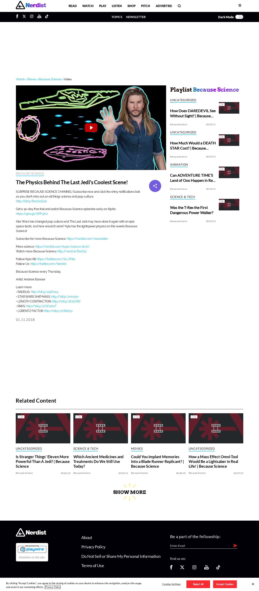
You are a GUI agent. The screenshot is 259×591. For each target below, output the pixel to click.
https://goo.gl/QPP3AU (32, 214)
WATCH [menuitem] (87, 6)
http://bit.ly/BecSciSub (31, 201)
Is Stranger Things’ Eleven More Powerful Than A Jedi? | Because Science (43, 462)
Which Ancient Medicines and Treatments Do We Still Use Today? (98, 462)
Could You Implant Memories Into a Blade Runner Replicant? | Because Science (157, 462)
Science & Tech (182, 197)
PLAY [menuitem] (102, 6)
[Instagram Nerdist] (31, 17)
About (86, 537)
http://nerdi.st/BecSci (71, 251)
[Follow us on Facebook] (171, 568)
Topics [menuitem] (116, 17)
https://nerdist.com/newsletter (87, 239)
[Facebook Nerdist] (18, 17)
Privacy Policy (93, 546)
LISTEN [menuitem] (117, 6)
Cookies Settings (171, 583)
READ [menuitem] (73, 6)
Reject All (198, 583)
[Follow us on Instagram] (194, 568)
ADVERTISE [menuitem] (164, 6)
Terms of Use (92, 565)
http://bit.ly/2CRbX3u (58, 311)
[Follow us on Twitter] (182, 568)
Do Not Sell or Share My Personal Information (121, 556)
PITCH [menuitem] (145, 6)
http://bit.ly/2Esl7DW (66, 301)
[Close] (253, 584)
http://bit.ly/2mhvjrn (64, 296)
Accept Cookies (225, 583)
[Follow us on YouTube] (206, 568)
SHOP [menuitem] (131, 6)
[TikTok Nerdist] (46, 17)
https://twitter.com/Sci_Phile (56, 259)
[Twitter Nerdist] (24, 17)
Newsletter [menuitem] (136, 17)
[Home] (31, 535)
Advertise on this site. (32, 557)
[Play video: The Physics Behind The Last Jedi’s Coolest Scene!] (91, 127)
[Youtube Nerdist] (39, 17)
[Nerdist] (31, 6)
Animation (179, 165)
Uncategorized (183, 100)
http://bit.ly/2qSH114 (44, 292)
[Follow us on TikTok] (218, 568)
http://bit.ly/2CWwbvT (41, 306)
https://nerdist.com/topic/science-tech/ (62, 246)
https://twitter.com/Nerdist (48, 264)
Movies (137, 449)
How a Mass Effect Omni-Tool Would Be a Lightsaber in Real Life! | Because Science (213, 462)
